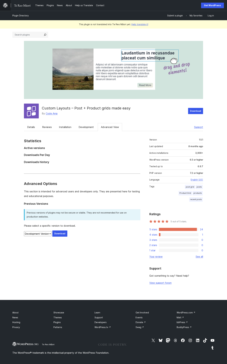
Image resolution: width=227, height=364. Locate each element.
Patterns (57, 327)
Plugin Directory (20, 15)
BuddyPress (184, 327)
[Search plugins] (45, 35)
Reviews (47, 127)
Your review (156, 256)
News (15, 317)
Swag (140, 327)
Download (195, 111)
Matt (180, 317)
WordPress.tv (103, 327)
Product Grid (185, 193)
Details (31, 127)
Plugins (57, 322)
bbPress (182, 322)
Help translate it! (139, 24)
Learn (97, 312)
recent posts (196, 199)
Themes (57, 317)
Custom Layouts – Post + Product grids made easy (86, 108)
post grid (190, 187)
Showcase (58, 312)
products (197, 193)
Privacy (16, 327)
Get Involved (142, 312)
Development (86, 127)
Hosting (16, 322)
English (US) (197, 179)
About (15, 312)
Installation (65, 127)
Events (139, 317)
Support (198, 127)
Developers (101, 322)
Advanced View (110, 127)
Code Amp (52, 113)
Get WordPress (212, 5)
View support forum (160, 282)
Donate (141, 322)
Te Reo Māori (48, 344)
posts (199, 187)
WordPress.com (186, 312)
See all (199, 256)
